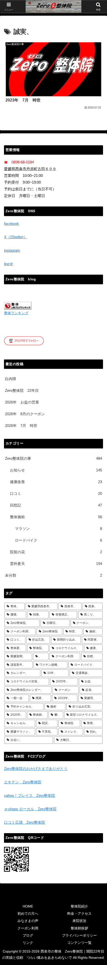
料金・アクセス (79, 913)
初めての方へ (27, 913)
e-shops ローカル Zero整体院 (30, 809)
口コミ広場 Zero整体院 (24, 822)
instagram (12, 250)
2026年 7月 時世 (21, 425)
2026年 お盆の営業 (22, 402)
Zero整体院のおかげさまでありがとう (35, 768)
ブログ (28, 935)
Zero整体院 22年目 (22, 390)
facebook (11, 223)
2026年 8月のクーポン (25, 414)
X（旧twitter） (15, 237)
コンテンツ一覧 (79, 943)
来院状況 (79, 921)
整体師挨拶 (79, 928)
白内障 (10, 379)
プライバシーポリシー (79, 935)
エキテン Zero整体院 (22, 782)
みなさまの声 (27, 921)
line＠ (8, 264)
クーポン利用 (27, 928)
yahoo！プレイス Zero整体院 (29, 795)
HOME (28, 906)
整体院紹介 (79, 906)
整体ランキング (16, 313)
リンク (28, 943)
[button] (96, 719)
